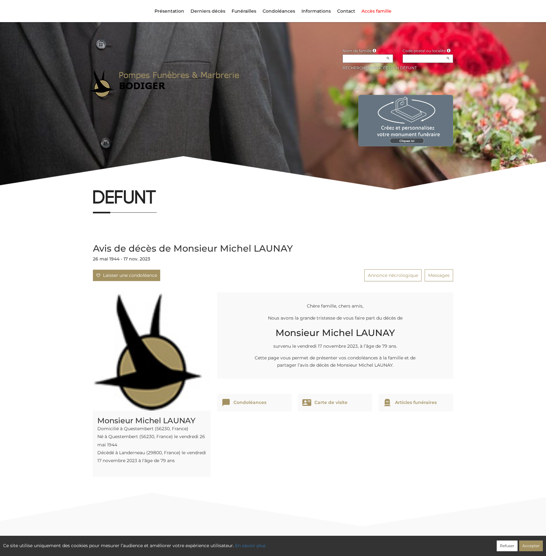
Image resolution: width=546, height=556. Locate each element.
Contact (346, 11)
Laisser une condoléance (128, 275)
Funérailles (244, 11)
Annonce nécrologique (393, 275)
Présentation (169, 11)
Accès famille (376, 11)
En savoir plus (250, 545)
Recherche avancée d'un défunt (380, 67)
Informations (316, 11)
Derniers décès (208, 11)
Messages (439, 275)
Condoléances (279, 11)
